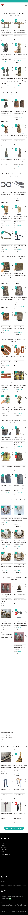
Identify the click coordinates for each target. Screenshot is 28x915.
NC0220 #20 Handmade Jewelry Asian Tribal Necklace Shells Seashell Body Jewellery (7, 542)
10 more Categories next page (14, 828)
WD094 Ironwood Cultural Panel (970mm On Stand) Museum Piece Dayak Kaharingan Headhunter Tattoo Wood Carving (20, 301)
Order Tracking (4, 847)
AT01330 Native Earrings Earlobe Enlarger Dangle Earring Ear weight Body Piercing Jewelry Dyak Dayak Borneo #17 (6, 598)
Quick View (12, 22)
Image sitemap (4, 849)
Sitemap (2, 851)
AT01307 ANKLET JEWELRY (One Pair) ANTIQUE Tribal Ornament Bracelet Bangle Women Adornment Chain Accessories (6, 194)
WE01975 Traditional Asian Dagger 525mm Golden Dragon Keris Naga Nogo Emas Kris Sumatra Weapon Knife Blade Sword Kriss (20, 767)
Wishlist (2, 843)
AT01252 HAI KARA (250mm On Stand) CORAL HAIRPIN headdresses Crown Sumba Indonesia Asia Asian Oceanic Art (20, 220)
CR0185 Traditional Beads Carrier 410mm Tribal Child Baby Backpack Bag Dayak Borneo (7, 465)
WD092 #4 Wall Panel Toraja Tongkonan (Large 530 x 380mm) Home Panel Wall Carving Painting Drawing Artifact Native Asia (20, 327)
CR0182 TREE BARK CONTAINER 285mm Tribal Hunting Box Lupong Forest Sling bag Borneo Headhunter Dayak (20, 441)
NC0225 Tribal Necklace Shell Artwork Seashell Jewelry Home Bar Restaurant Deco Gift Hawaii (7, 518)
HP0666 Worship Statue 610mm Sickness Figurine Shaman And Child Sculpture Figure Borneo (20, 56)
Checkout (3, 845)
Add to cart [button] (4, 40)
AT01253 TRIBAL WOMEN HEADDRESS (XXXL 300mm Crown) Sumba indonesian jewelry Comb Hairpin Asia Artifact (6, 220)
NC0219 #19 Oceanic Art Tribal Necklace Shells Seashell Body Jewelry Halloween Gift (20, 542)
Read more (4, 367)
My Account (3, 841)
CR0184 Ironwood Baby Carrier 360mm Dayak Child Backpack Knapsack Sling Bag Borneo (20, 465)
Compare (12, 20)
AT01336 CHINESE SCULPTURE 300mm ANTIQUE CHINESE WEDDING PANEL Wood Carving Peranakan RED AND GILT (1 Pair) (7, 360)
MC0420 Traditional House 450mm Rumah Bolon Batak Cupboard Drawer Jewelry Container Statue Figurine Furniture (6, 113)
